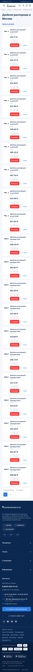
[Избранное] (27, 6)
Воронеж (5, 637)
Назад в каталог (8, 24)
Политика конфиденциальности (10, 669)
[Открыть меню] (4, 5)
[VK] (16, 621)
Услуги (4, 552)
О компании (6, 561)
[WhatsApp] (8, 621)
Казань (22, 635)
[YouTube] (12, 621)
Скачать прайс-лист (18, 616)
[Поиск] (19, 5)
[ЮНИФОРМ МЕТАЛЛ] (12, 5)
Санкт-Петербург (8, 632)
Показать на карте (19, 600)
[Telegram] (4, 621)
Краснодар (5, 635)
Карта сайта (25, 669)
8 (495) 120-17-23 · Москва (10, 590)
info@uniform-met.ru (25, 1)
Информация (7, 570)
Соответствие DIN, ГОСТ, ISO (16, 665)
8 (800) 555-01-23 (10, 586)
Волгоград (13, 637)
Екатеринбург (19, 632)
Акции (3, 665)
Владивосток (6, 640)
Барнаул (20, 637)
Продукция (6, 543)
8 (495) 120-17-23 (7, 1)
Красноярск (14, 635)
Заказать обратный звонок (17, 609)
